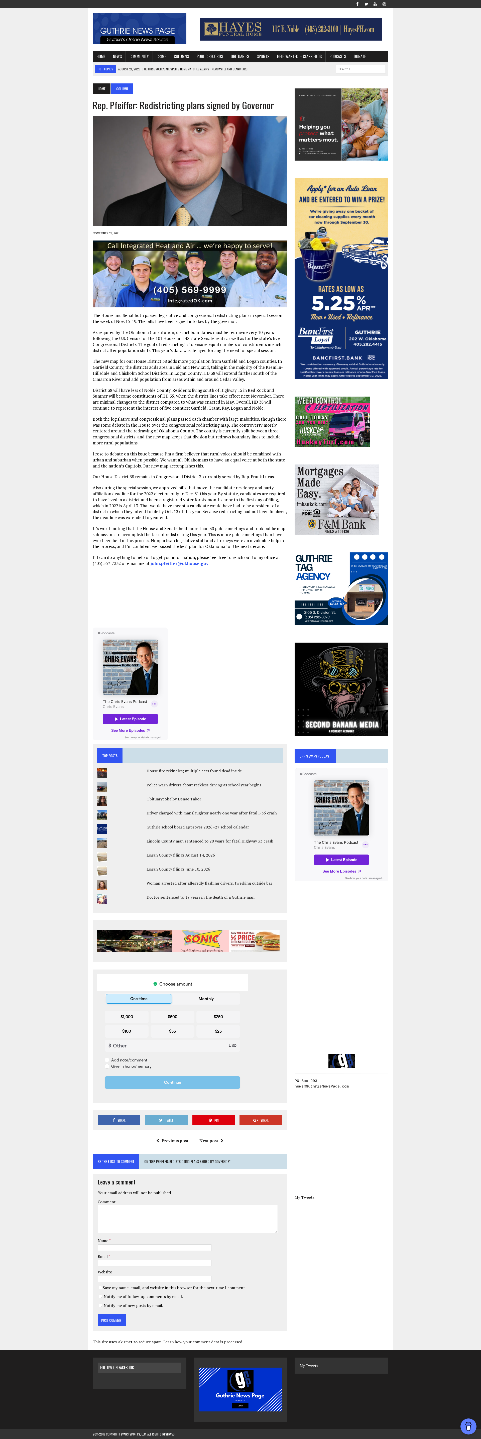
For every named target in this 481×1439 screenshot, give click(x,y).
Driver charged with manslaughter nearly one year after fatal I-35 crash (212, 813)
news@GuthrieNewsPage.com (322, 1087)
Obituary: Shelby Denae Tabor (174, 799)
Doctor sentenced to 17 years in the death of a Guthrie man (201, 897)
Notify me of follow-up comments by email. (143, 1296)
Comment (107, 1202)
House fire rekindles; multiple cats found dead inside (194, 771)
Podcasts (337, 56)
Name (103, 1240)
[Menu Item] (357, 4)
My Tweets (304, 1197)
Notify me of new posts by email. (133, 1305)
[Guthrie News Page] (139, 28)
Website (105, 1272)
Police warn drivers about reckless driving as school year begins (204, 785)
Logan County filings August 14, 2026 (181, 855)
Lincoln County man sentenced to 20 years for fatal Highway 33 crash (210, 841)
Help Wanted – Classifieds (299, 56)
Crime (161, 56)
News (117, 56)
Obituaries (240, 56)
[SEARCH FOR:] (361, 68)
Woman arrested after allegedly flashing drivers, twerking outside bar (209, 883)
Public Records (210, 56)
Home (100, 56)
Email (103, 1256)
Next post (208, 1140)
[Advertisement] (190, 596)
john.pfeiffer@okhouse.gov (179, 563)
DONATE (360, 56)
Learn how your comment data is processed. (203, 1342)
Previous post (175, 1140)
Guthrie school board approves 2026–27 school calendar (198, 827)
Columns (181, 56)
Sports (263, 56)
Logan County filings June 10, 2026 (178, 869)
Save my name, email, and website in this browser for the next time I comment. (174, 1287)
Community (139, 56)
